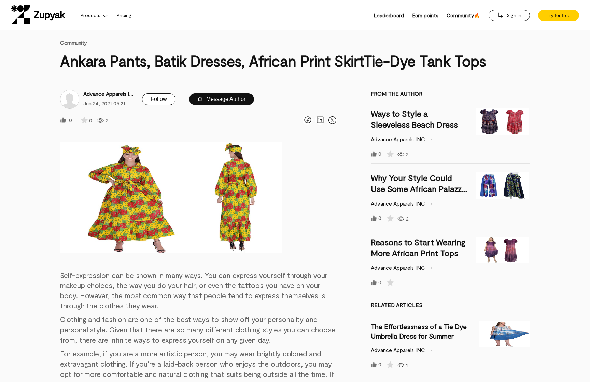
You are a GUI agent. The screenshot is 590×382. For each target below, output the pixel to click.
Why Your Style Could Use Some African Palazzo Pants (418, 189)
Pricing (124, 15)
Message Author (225, 99)
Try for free (559, 15)
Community (73, 42)
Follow (159, 99)
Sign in (513, 15)
